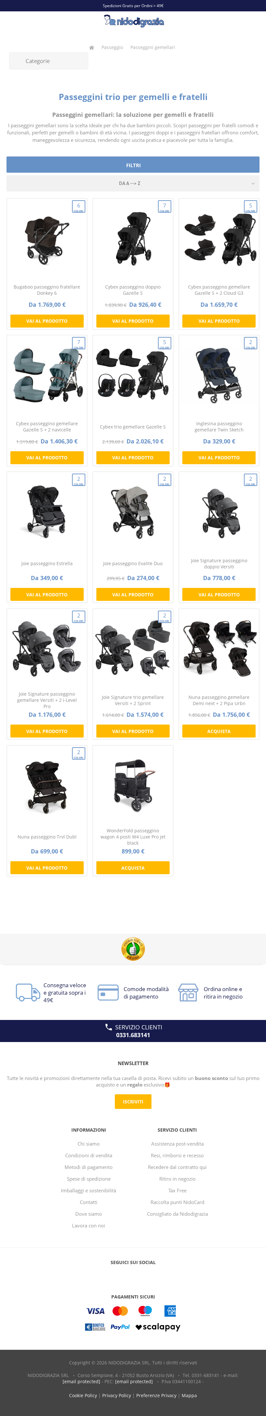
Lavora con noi (88, 1225)
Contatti (88, 1202)
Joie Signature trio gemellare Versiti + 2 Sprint (133, 700)
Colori (78, 207)
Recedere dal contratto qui (177, 1167)
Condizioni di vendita (88, 1155)
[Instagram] (145, 1275)
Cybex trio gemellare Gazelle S (133, 427)
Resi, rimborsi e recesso (177, 1155)
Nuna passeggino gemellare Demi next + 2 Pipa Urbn (218, 700)
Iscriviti (133, 1102)
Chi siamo (89, 1143)
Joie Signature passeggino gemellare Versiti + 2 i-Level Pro (47, 700)
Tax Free (177, 1190)
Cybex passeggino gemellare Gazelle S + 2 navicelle (47, 426)
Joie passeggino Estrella (47, 563)
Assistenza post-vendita (177, 1143)
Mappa (189, 1395)
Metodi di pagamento (89, 1167)
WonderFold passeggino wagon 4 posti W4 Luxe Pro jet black (133, 836)
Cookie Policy (83, 1395)
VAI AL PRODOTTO (46, 321)
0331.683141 (133, 1035)
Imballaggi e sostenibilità (88, 1190)
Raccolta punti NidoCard (177, 1202)
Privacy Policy (116, 1395)
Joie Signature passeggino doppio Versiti (219, 563)
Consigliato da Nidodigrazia (177, 1214)
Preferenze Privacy (156, 1395)
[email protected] (81, 1381)
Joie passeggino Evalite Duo (133, 563)
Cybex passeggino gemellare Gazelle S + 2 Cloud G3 (219, 290)
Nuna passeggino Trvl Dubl (47, 837)
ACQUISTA (219, 731)
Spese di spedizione (89, 1178)
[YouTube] (133, 1275)
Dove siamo (88, 1214)
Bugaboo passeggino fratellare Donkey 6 (47, 290)
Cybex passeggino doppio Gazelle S (133, 290)
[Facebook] (120, 1275)
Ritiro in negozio (177, 1178)
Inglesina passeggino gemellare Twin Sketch (219, 426)
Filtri (133, 165)
